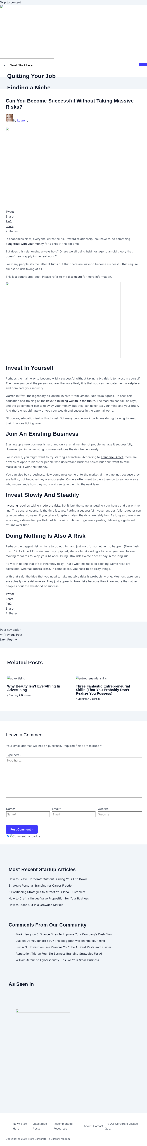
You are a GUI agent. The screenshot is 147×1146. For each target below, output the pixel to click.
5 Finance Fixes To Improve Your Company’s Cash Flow (74, 934)
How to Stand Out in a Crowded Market (36, 905)
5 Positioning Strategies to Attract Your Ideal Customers (47, 892)
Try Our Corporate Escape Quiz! (121, 1126)
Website (103, 809)
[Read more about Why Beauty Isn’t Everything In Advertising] (16, 678)
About (87, 1126)
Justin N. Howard (27, 947)
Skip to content (10, 2)
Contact (98, 1126)
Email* (56, 809)
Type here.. (13, 755)
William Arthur (25, 960)
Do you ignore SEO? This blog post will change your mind (66, 940)
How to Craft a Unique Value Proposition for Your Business (49, 898)
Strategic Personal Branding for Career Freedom (41, 885)
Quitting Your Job (31, 76)
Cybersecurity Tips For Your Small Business (69, 960)
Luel (18, 940)
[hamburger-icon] (143, 64)
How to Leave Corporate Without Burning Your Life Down (48, 879)
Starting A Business (20, 695)
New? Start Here (21, 65)
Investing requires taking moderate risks (33, 505)
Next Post (8, 639)
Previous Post (11, 634)
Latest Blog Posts (40, 1126)
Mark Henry (24, 934)
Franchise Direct (112, 457)
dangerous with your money (25, 243)
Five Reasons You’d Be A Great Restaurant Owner (77, 947)
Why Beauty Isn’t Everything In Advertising (33, 688)
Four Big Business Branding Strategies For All (72, 953)
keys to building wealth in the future (70, 401)
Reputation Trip (26, 953)
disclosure (75, 276)
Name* (10, 809)
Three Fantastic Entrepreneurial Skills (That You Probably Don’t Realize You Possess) (103, 689)
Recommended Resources (63, 1126)
